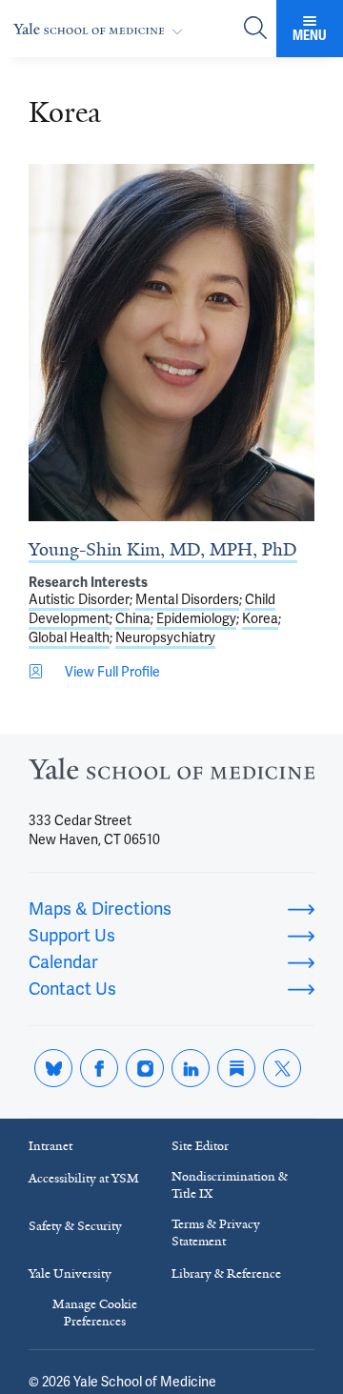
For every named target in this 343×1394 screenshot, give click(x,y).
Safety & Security (75, 1226)
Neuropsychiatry (165, 637)
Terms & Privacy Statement (216, 1232)
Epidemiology (196, 618)
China (133, 618)
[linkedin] (191, 1068)
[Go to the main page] (102, 29)
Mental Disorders (187, 599)
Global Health (69, 637)
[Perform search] (255, 29)
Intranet (50, 1146)
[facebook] (99, 1068)
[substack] (236, 1068)
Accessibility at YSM (84, 1178)
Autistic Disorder (79, 599)
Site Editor (200, 1146)
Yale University (70, 1273)
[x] (282, 1068)
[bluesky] (53, 1068)
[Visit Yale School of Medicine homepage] (171, 774)
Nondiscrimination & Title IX (230, 1185)
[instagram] (145, 1068)
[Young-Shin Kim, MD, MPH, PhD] (171, 342)
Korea (260, 618)
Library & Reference (226, 1273)
